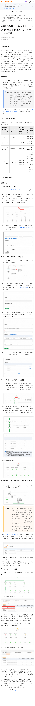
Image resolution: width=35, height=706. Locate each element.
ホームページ (4, 15)
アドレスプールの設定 (22, 287)
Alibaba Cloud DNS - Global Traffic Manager (15, 190)
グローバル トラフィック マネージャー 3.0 (12, 18)
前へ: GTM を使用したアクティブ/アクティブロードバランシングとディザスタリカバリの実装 (8, 682)
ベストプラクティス (27, 18)
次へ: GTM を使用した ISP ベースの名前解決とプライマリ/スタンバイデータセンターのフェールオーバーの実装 (25, 682)
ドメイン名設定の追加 (24, 227)
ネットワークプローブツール (11, 534)
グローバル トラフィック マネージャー (11, 17)
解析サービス (22, 15)
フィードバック (20, 690)
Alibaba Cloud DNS (13, 15)
